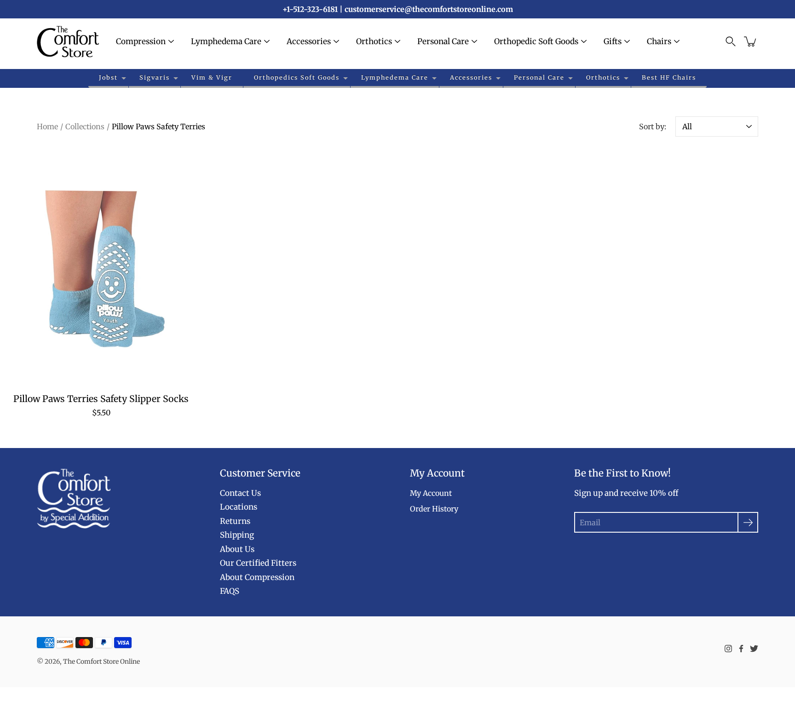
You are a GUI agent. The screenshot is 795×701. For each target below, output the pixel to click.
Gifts (613, 41)
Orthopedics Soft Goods (297, 77)
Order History (434, 508)
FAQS (229, 591)
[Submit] (747, 522)
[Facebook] (741, 648)
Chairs (659, 41)
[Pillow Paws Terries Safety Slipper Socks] (101, 267)
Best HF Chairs (669, 77)
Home (47, 126)
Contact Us (240, 493)
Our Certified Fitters (258, 563)
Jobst (108, 77)
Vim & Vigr (211, 77)
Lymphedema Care (226, 41)
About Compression (257, 577)
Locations (238, 507)
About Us (237, 549)
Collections (84, 126)
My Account (431, 493)
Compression (141, 41)
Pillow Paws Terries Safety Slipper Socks (101, 398)
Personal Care (443, 41)
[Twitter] (754, 648)
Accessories (309, 41)
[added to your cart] (750, 41)
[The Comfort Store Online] (68, 41)
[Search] (730, 41)
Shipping (237, 535)
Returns (235, 521)
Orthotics (374, 41)
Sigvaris (154, 77)
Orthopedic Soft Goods (536, 41)
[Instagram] (728, 648)
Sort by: (652, 126)
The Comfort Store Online (101, 661)
